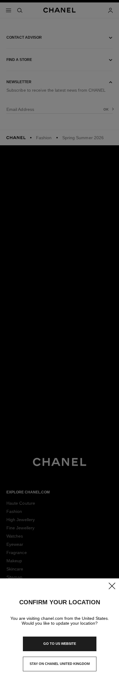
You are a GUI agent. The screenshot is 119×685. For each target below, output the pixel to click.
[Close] (111, 585)
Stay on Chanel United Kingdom (60, 665)
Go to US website (59, 643)
